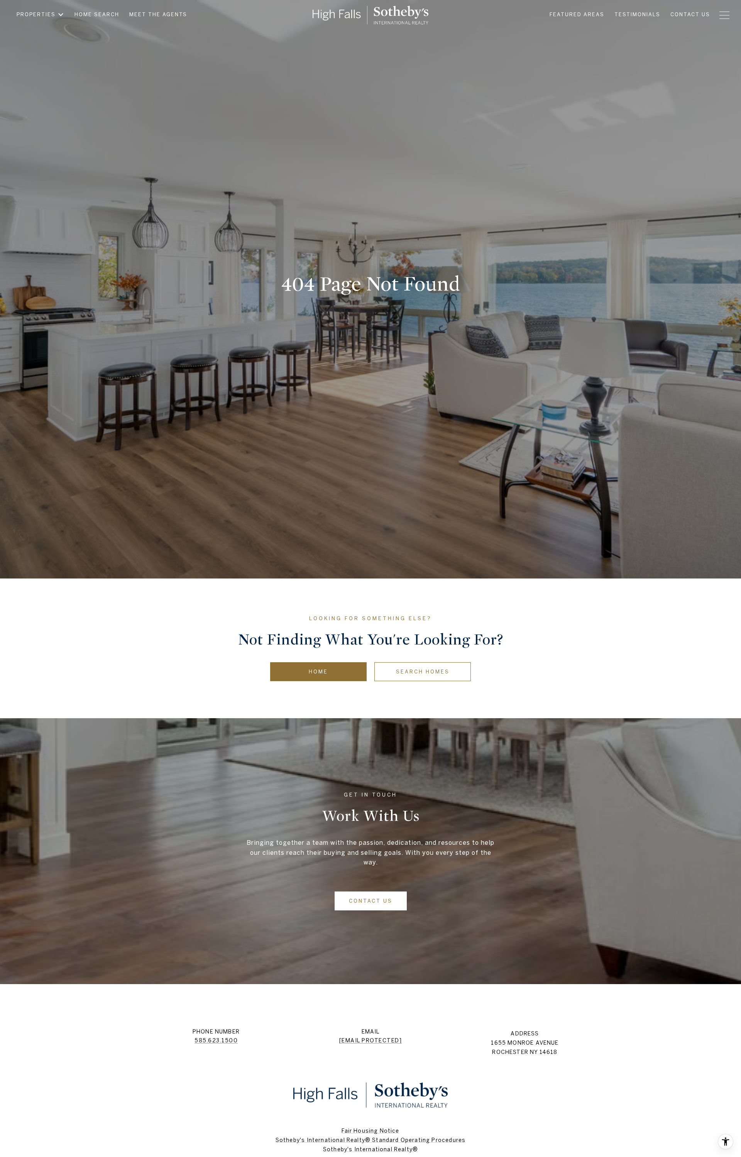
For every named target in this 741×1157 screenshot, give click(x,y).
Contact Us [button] (370, 901)
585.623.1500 (216, 1040)
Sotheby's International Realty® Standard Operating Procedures (370, 1140)
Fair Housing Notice (370, 1131)
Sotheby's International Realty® (370, 1149)
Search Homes (423, 672)
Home (318, 672)
